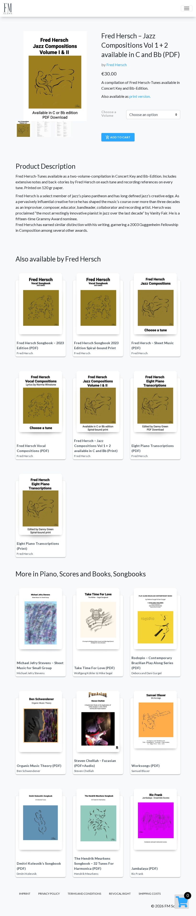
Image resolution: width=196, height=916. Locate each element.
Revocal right (120, 893)
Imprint (24, 893)
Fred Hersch (116, 64)
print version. (140, 96)
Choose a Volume (108, 113)
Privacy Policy (49, 893)
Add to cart (118, 137)
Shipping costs (150, 893)
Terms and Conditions (84, 893)
